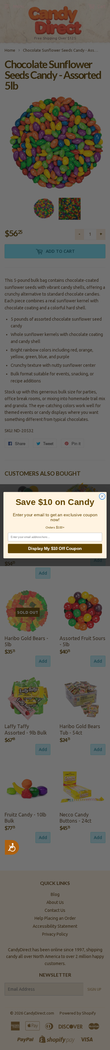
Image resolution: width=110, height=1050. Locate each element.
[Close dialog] (102, 496)
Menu (18, 6)
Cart (101, 6)
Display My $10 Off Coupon (55, 548)
